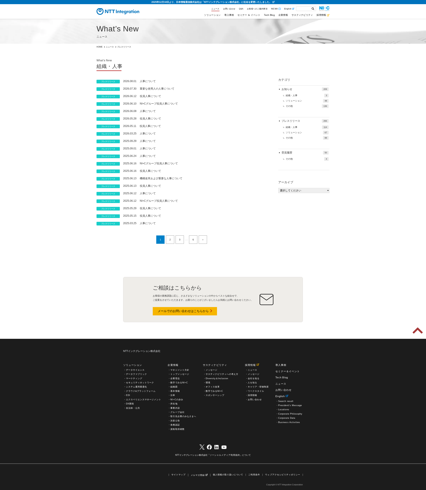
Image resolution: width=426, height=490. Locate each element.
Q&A (241, 9)
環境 (208, 382)
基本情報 (175, 391)
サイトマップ (178, 475)
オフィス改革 (213, 386)
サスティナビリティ (302, 15)
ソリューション (212, 15)
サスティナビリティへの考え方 (222, 374)
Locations (283, 409)
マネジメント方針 (179, 370)
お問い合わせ (229, 9)
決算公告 (175, 420)
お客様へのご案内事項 (257, 9)
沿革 (172, 395)
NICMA (274, 9)
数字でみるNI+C (179, 382)
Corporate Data (286, 418)
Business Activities (289, 422)
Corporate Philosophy (290, 414)
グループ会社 (177, 412)
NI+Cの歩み (176, 399)
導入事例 (229, 15)
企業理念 (175, 378)
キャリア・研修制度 (258, 386)
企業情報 (283, 15)
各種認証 (175, 425)
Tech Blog (269, 15)
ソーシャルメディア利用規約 (225, 455)
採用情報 (321, 15)
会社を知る (253, 378)
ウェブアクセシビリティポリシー (282, 475)
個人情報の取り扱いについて (228, 475)
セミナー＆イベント (287, 371)
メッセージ (211, 370)
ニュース (215, 9)
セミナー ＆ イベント (248, 15)
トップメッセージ (179, 374)
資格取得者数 (177, 429)
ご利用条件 (254, 475)
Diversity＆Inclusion (217, 378)
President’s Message (290, 405)
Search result (285, 401)
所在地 (173, 403)
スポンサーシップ (215, 395)
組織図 (173, 386)
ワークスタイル (256, 391)
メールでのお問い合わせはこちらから (183, 311)
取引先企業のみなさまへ (183, 416)
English (287, 9)
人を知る (252, 382)
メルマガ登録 (198, 475)
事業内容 (175, 408)
